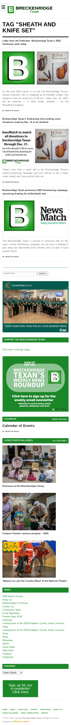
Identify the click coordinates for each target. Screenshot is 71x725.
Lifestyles (7, 620)
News (5, 637)
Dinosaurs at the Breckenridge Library (23, 486)
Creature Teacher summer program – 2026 (25, 533)
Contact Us (8, 606)
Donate (44, 713)
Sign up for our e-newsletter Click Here (20, 688)
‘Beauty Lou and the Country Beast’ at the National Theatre (34, 581)
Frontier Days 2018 (12, 616)
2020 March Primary (12, 596)
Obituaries (7, 640)
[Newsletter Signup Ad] (36, 383)
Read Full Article (12, 110)
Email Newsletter (11, 613)
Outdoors (7, 653)
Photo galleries (10, 713)
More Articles (59, 419)
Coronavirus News (11, 609)
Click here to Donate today (16, 349)
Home (4, 709)
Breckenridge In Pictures (15, 603)
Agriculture (7, 650)
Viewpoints (8, 657)
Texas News (8, 647)
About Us (7, 599)
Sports (5, 643)
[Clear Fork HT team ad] (36, 306)
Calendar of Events (18, 426)
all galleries (60, 441)
